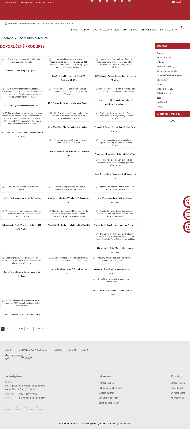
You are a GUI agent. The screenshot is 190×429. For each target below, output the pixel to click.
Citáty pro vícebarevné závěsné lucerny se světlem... (22, 274)
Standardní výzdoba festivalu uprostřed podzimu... (115, 225)
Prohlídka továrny (165, 67)
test (159, 98)
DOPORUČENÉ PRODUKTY (169, 75)
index (159, 84)
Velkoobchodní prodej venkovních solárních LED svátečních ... (22, 227)
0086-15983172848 (28, 394)
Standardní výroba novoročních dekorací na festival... (68, 271)
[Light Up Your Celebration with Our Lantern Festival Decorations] (115, 188)
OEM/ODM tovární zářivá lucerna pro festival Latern (112, 293)
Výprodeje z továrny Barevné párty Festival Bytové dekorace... (115, 129)
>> (28, 329)
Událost (160, 62)
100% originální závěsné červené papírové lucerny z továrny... (115, 78)
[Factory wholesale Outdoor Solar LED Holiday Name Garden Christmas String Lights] (22, 214)
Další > (20, 329)
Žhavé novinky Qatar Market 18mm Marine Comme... (115, 250)
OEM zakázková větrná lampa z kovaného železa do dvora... (22, 135)
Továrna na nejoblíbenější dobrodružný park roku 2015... (69, 200)
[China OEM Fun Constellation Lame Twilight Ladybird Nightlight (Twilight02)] (112, 259)
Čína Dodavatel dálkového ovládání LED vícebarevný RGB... (68, 78)
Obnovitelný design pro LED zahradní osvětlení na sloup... (69, 227)
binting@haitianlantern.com (32, 398)
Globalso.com (124, 423)
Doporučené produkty (34, 38)
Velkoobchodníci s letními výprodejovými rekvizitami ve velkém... (115, 102)
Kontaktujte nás (164, 58)
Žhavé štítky (162, 80)
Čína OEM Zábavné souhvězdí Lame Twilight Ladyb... (112, 271)
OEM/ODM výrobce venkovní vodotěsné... (22, 106)
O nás (160, 53)
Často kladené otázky (167, 71)
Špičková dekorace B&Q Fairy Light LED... (22, 71)
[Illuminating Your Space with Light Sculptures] (22, 188)
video (159, 107)
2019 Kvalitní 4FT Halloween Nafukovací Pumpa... (68, 103)
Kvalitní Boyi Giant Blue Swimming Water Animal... (69, 127)
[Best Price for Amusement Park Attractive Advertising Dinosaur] (68, 141)
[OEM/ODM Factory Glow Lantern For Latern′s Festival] (112, 280)
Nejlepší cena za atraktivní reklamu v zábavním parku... (69, 153)
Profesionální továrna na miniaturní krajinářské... (115, 154)
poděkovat (162, 102)
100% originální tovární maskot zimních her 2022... (22, 317)
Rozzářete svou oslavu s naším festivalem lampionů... (115, 200)
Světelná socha (164, 93)
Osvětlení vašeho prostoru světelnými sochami (22, 198)
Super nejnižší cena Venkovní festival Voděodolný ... (115, 176)
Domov (8, 38)
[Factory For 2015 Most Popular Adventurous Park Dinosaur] (68, 188)
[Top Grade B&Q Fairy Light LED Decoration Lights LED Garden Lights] (22, 61)
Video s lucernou (165, 89)
